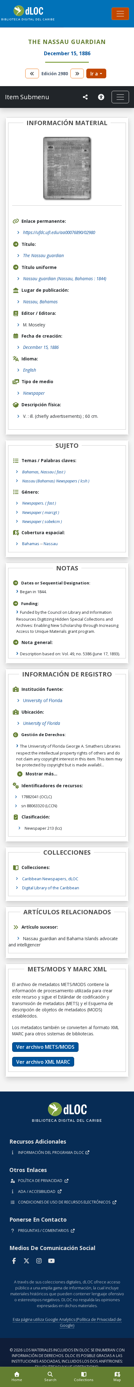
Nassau (51, 543)
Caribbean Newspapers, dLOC (50, 879)
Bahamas (30, 543)
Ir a (94, 73)
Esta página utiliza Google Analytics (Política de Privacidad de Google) (67, 1322)
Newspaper (34, 393)
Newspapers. (39, 503)
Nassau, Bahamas (40, 302)
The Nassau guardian (43, 255)
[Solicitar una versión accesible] (102, 97)
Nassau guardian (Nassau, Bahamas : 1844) (64, 278)
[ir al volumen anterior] (32, 73)
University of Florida (42, 700)
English (29, 370)
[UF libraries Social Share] (85, 97)
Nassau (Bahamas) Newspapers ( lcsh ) (55, 481)
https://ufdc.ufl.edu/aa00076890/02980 (59, 232)
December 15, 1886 (41, 347)
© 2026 (67, 1358)
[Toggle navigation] (120, 13)
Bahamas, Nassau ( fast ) (43, 472)
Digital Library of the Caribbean (50, 888)
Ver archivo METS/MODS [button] (45, 1046)
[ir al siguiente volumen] (77, 73)
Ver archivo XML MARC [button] (43, 1061)
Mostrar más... (41, 774)
